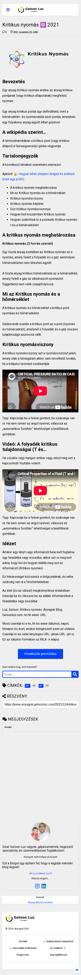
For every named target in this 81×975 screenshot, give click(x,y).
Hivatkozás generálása (40, 653)
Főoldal (23, 941)
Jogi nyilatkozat (58, 954)
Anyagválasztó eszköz (40, 902)
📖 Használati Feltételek (23, 948)
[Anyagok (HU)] (31, 11)
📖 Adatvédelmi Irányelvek (58, 941)
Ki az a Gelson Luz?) (41, 873)
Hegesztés (23, 954)
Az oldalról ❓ (58, 948)
